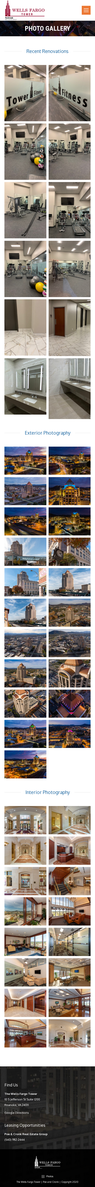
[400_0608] (70, 643)
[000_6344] (25, 851)
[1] (25, 152)
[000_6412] (25, 582)
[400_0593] (70, 613)
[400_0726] (25, 461)
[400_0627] (70, 673)
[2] (70, 152)
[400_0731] (70, 491)
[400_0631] (25, 704)
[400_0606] (25, 643)
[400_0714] (70, 734)
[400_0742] (25, 521)
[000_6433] (25, 820)
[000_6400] (25, 881)
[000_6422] (25, 613)
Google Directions (16, 1112)
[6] (70, 93)
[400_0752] (70, 521)
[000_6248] (25, 1033)
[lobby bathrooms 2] (70, 388)
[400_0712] (25, 734)
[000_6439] (70, 1033)
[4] (70, 210)
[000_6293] (25, 972)
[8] (25, 93)
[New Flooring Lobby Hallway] (25, 327)
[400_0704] (70, 704)
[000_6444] (70, 820)
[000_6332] (25, 1003)
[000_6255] (70, 1003)
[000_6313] (70, 972)
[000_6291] (70, 942)
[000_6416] (70, 582)
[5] (25, 269)
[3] (25, 210)
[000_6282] (70, 881)
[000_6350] (70, 851)
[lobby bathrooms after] (25, 386)
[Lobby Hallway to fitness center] (70, 327)
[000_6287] (25, 911)
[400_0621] (25, 673)
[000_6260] (70, 911)
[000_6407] (70, 552)
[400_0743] (70, 461)
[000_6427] (25, 552)
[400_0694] (25, 491)
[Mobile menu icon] (86, 10)
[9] (70, 269)
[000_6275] (25, 942)
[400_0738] (25, 764)
